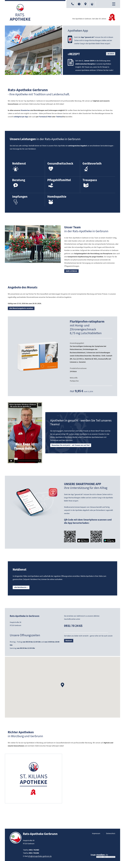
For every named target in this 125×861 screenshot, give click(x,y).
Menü (114, 4)
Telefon (59, 116)
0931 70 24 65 (73, 626)
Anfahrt (85, 4)
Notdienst (92, 4)
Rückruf (69, 640)
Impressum (96, 833)
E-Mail (49, 116)
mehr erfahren (71, 271)
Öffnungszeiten (79, 4)
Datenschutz (110, 833)
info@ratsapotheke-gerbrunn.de (40, 856)
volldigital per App (20, 116)
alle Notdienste (20, 587)
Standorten (25, 110)
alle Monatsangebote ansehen (21, 308)
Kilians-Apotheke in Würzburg (61, 437)
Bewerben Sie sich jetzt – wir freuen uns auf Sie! (71, 445)
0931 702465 (34, 850)
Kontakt (72, 4)
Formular (42, 116)
